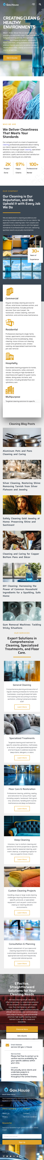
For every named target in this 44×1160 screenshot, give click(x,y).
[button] (33, 4)
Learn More (22, 707)
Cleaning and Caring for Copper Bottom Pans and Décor (21, 555)
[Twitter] (7, 1156)
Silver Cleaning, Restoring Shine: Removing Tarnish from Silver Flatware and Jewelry (22, 486)
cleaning (6, 40)
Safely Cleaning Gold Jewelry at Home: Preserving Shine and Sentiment (21, 522)
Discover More (22, 1029)
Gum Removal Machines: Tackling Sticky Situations (22, 626)
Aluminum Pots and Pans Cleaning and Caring (17, 452)
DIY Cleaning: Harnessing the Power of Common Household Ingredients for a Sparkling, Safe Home (22, 591)
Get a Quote (22, 1036)
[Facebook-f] (3, 1156)
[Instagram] (14, 1156)
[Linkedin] (17, 1156)
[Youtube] (10, 1156)
